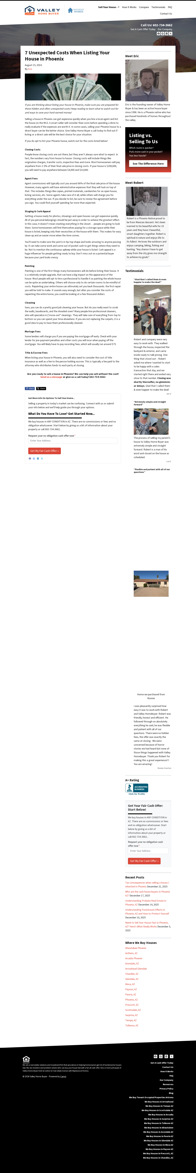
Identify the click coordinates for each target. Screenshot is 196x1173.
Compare (144, 7)
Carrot (63, 1076)
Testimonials (158, 7)
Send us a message (51, 377)
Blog (171, 1093)
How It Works (129, 7)
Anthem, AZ (131, 953)
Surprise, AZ (131, 1015)
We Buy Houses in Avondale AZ (158, 1132)
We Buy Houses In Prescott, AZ (158, 1153)
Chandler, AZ (131, 974)
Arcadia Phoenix (133, 958)
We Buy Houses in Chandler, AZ (158, 1157)
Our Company (165, 29)
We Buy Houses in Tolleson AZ (158, 1123)
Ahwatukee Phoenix (135, 948)
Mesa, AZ (130, 984)
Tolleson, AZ (131, 1025)
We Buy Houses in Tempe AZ (159, 1106)
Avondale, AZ (132, 963)
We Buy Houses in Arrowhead (159, 1101)
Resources (168, 1084)
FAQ (170, 7)
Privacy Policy (166, 1088)
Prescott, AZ (132, 1005)
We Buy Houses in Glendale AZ (158, 1140)
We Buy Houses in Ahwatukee (158, 1127)
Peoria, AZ (130, 994)
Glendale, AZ (131, 979)
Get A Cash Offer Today (143, 29)
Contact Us (166, 13)
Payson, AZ (131, 989)
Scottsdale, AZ (133, 1010)
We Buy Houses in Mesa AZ (160, 1144)
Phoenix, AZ (131, 1000)
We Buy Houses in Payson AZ (159, 1149)
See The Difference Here (148, 164)
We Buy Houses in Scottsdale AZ (157, 1110)
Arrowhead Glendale (136, 969)
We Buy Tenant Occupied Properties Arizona (151, 1097)
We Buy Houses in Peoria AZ (159, 1136)
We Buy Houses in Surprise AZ (158, 1119)
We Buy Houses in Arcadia (160, 1114)
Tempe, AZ (131, 1020)
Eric (30, 69)
